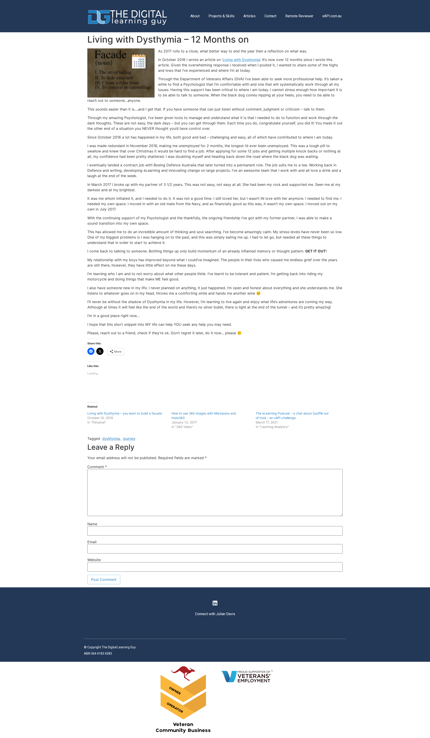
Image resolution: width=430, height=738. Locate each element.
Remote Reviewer (299, 16)
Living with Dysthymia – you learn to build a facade (124, 413)
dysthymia (111, 438)
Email (92, 542)
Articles (249, 16)
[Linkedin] (215, 603)
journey (129, 438)
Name (92, 524)
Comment (97, 467)
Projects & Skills (221, 16)
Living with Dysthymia (241, 59)
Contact (270, 16)
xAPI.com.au (332, 16)
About (195, 16)
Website (94, 560)
